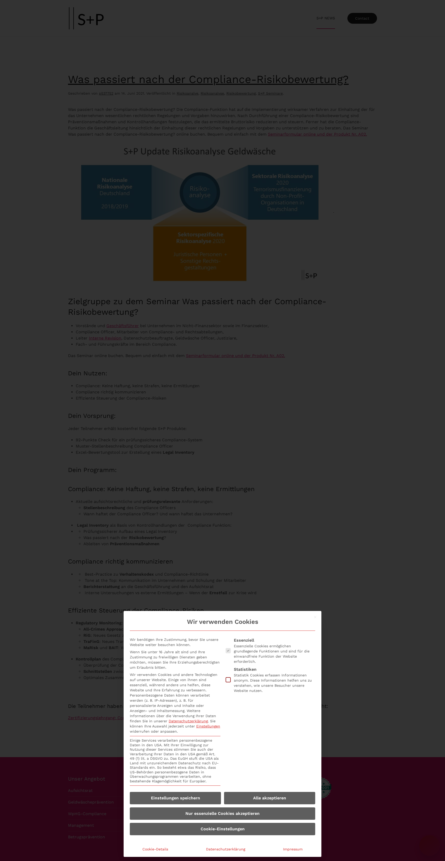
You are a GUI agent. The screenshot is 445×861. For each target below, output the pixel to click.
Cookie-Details (155, 849)
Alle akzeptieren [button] (269, 798)
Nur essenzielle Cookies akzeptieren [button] (222, 813)
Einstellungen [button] (208, 726)
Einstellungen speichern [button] (175, 798)
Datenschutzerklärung (188, 721)
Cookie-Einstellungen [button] (223, 828)
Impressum (293, 849)
